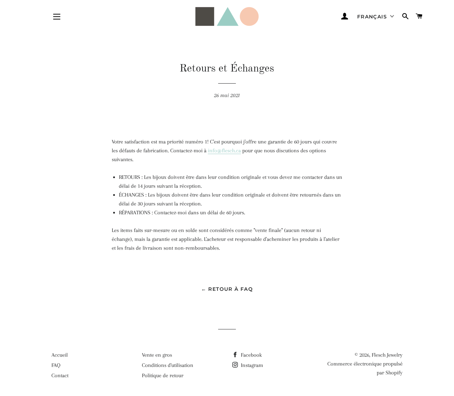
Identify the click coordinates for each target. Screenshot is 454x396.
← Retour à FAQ (227, 289)
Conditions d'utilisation (167, 365)
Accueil (59, 355)
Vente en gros (157, 355)
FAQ (55, 365)
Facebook (250, 355)
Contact (59, 375)
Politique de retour (162, 375)
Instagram (251, 365)
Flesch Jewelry (387, 355)
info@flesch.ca (224, 150)
